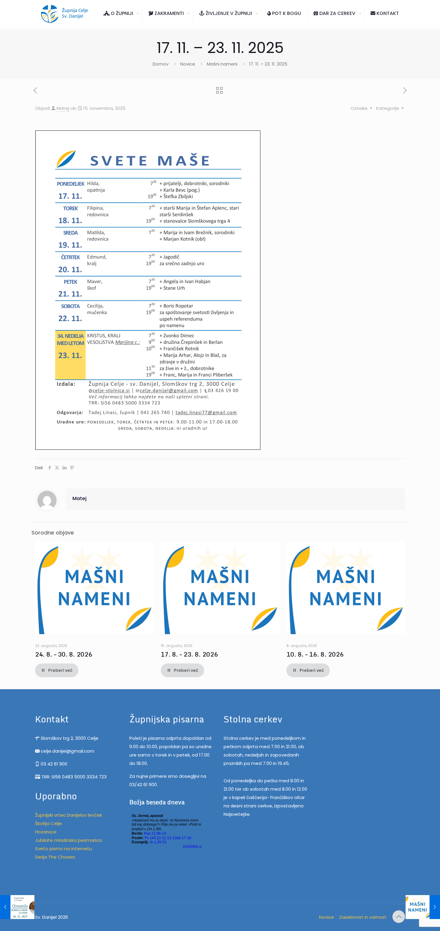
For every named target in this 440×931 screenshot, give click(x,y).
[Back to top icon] (398, 916)
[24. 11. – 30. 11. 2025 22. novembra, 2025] (423, 907)
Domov (161, 64)
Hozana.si (45, 832)
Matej (63, 108)
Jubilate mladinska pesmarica (68, 840)
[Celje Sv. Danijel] (64, 13)
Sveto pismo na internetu (63, 848)
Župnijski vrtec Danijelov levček (68, 815)
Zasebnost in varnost (362, 917)
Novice (187, 64)
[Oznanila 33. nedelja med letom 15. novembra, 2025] (17, 907)
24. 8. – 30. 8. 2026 (63, 654)
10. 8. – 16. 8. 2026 (315, 654)
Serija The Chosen (55, 857)
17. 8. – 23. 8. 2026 (189, 654)
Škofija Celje (48, 823)
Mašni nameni (222, 64)
